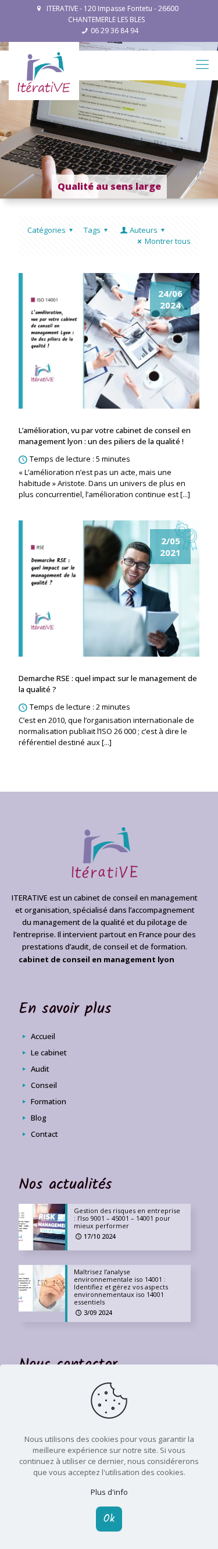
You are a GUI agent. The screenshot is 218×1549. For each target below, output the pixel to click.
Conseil (43, 1085)
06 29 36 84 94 (114, 31)
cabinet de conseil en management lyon (96, 959)
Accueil (42, 1036)
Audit (39, 1069)
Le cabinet (48, 1052)
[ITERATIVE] (44, 71)
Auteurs (144, 230)
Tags (92, 230)
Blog (38, 1117)
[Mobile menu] (202, 63)
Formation (47, 1101)
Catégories (46, 230)
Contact (43, 1134)
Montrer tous (168, 241)
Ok (109, 1519)
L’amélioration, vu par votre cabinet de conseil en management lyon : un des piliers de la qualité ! (105, 435)
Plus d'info (109, 1492)
